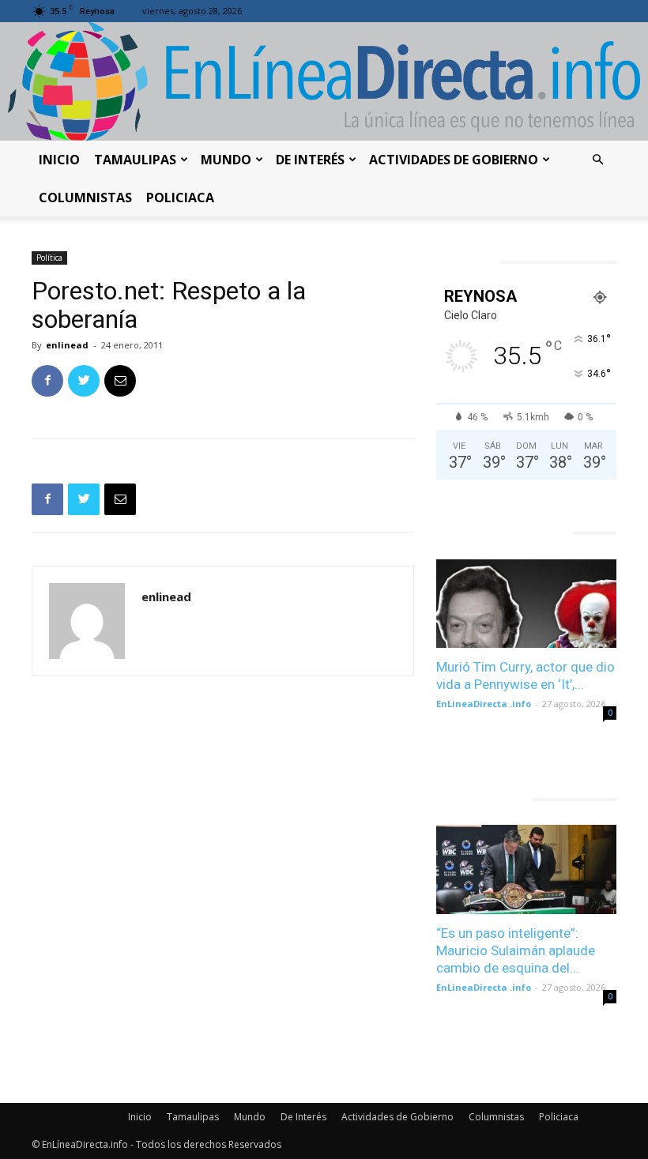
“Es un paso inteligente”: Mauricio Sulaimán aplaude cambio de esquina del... (515, 950)
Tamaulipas (135, 159)
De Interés (310, 159)
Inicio (59, 159)
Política (49, 257)
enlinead (67, 345)
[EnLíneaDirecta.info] (324, 81)
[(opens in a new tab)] (526, 604)
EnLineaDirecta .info (483, 703)
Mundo (226, 159)
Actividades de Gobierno (453, 159)
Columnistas (85, 197)
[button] (597, 159)
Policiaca (180, 197)
